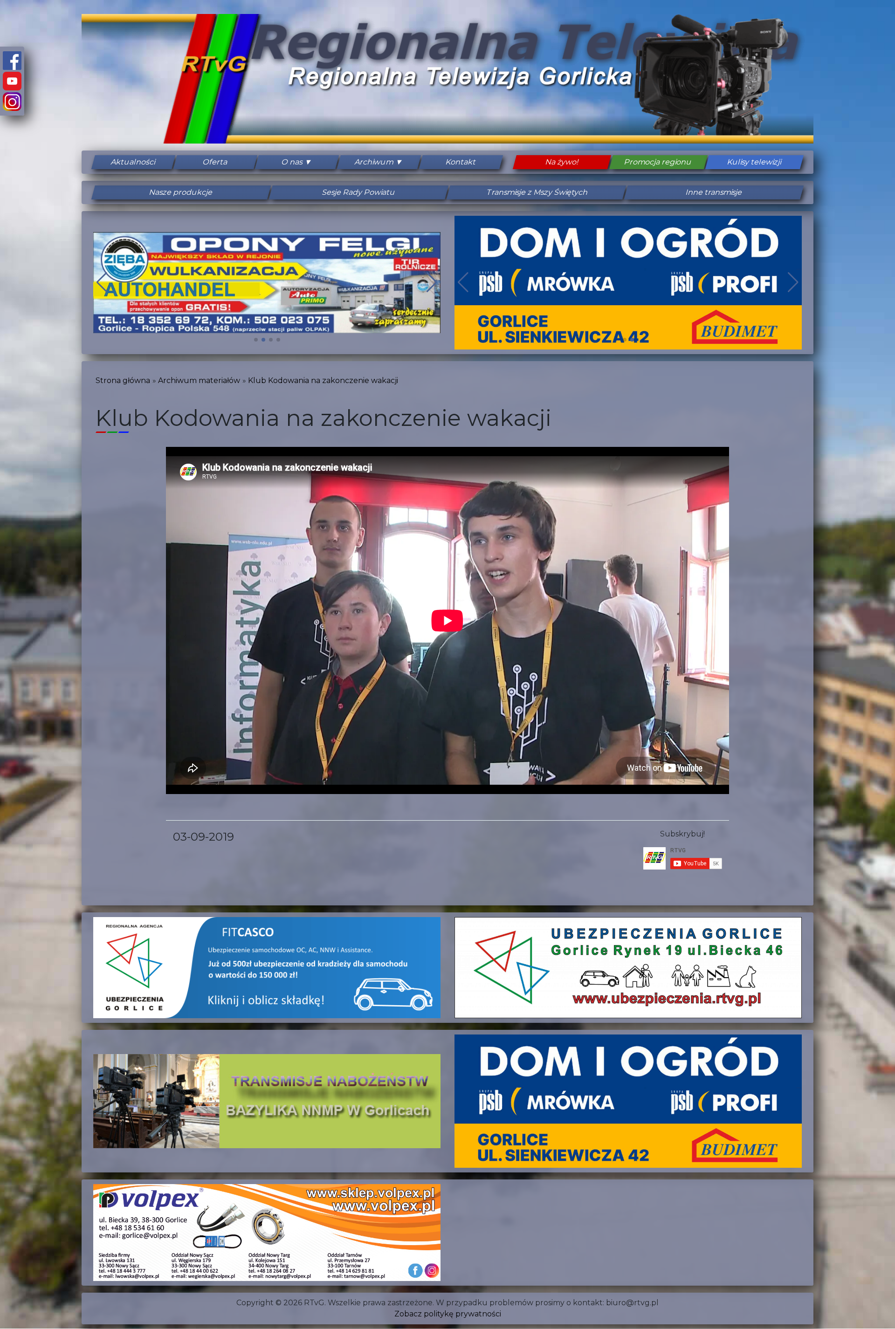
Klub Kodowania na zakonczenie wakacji (323, 380)
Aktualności (133, 162)
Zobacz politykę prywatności (447, 1313)
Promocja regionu (658, 162)
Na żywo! (561, 162)
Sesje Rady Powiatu (359, 192)
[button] (256, 340)
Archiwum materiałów (199, 380)
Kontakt (460, 162)
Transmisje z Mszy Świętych (536, 192)
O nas (292, 162)
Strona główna (123, 380)
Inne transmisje (714, 192)
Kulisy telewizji (754, 162)
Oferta (215, 162)
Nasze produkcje (181, 192)
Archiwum (374, 162)
